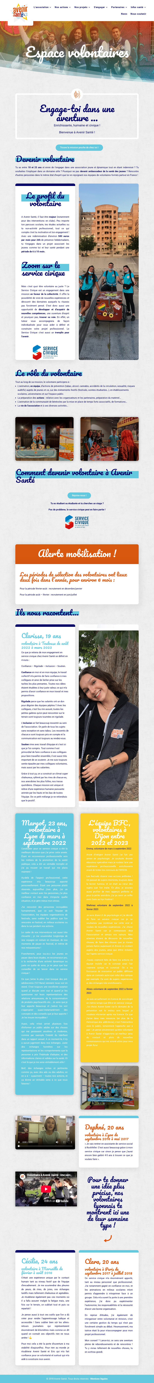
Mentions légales (99, 1378)
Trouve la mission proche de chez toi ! (79, 147)
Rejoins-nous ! (79, 495)
